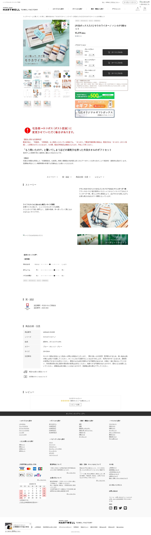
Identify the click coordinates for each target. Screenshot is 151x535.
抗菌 (80, 426)
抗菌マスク (112, 428)
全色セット (22, 451)
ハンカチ (21, 432)
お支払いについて (114, 474)
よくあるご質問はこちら (12, 531)
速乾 (80, 424)
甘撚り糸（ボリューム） (86, 430)
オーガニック (83, 436)
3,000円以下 (52, 426)
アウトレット (116, 9)
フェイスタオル (23, 426)
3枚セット (22, 444)
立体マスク (112, 426)
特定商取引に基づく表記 (50, 527)
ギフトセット (84, 20)
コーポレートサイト (130, 2)
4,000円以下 (52, 428)
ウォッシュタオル (24, 430)
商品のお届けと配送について (38, 371)
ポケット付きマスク (114, 432)
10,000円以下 (53, 432)
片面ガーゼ (82, 432)
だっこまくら (53, 451)
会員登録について (114, 470)
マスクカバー (113, 424)
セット (90, 20)
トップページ (26, 16)
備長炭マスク (113, 436)
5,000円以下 (52, 430)
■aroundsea (120, 527)
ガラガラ (51, 453)
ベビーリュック (53, 455)
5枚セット (22, 446)
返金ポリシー (84, 527)
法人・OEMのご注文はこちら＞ (111, 2)
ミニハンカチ (23, 434)
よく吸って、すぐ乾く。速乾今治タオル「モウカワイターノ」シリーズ (51, 16)
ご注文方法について (114, 472)
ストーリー (51, 177)
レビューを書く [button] (75, 404)
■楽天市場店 (94, 527)
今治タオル (97, 20)
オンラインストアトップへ (75, 413)
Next (68, 42)
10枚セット (22, 449)
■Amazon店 (103, 527)
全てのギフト (53, 424)
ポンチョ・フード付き (55, 449)
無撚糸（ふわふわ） (84, 428)
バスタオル (22, 424)
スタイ (51, 442)
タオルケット (53, 446)
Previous (24, 42)
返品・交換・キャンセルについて (118, 478)
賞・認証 (65, 177)
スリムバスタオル (24, 428)
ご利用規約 (38, 527)
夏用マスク (112, 434)
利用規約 (76, 527)
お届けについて (113, 476)
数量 (86, 55)
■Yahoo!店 (111, 527)
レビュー (98, 177)
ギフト (77, 20)
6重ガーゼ (82, 434)
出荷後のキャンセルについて (38, 376)
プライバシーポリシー (65, 527)
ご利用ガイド (113, 467)
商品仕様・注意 (82, 177)
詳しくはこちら (41, 480)
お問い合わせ (113, 491)
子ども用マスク (113, 439)
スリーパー (52, 444)
